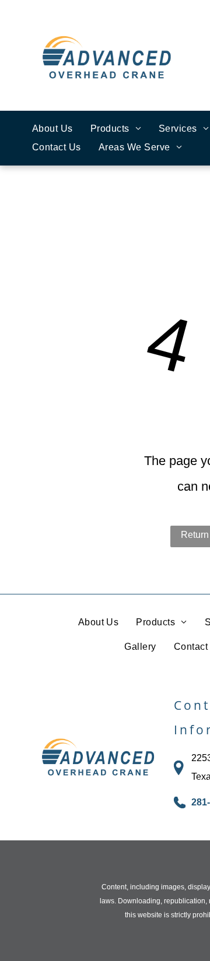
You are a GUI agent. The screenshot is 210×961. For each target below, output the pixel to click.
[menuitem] (52, 128)
